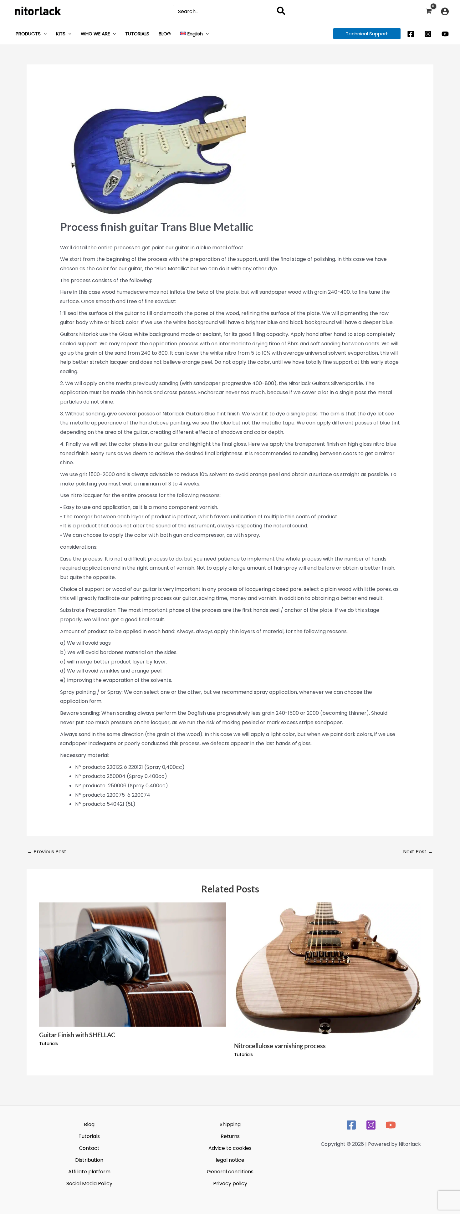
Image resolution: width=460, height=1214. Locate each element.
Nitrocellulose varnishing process (280, 1045)
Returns (230, 1136)
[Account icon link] (445, 11)
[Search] (281, 11)
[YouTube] (445, 34)
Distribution (89, 1160)
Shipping (230, 1124)
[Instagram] (428, 34)
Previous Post (46, 851)
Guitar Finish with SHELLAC (77, 1035)
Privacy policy (230, 1183)
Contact (89, 1148)
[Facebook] (411, 34)
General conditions (230, 1171)
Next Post (418, 851)
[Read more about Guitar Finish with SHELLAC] (132, 964)
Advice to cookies (230, 1148)
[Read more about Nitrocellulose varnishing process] (327, 969)
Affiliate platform (89, 1171)
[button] (44, 34)
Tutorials (48, 1043)
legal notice (230, 1160)
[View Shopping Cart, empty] (428, 11)
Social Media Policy (89, 1183)
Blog (89, 1124)
